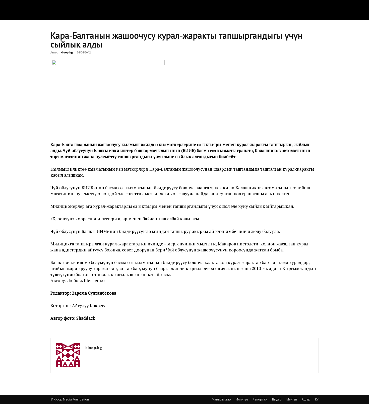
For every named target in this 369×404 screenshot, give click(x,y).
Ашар (306, 399)
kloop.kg (66, 52)
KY (317, 399)
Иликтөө (242, 399)
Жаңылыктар (221, 399)
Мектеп (291, 399)
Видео (277, 399)
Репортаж (260, 399)
